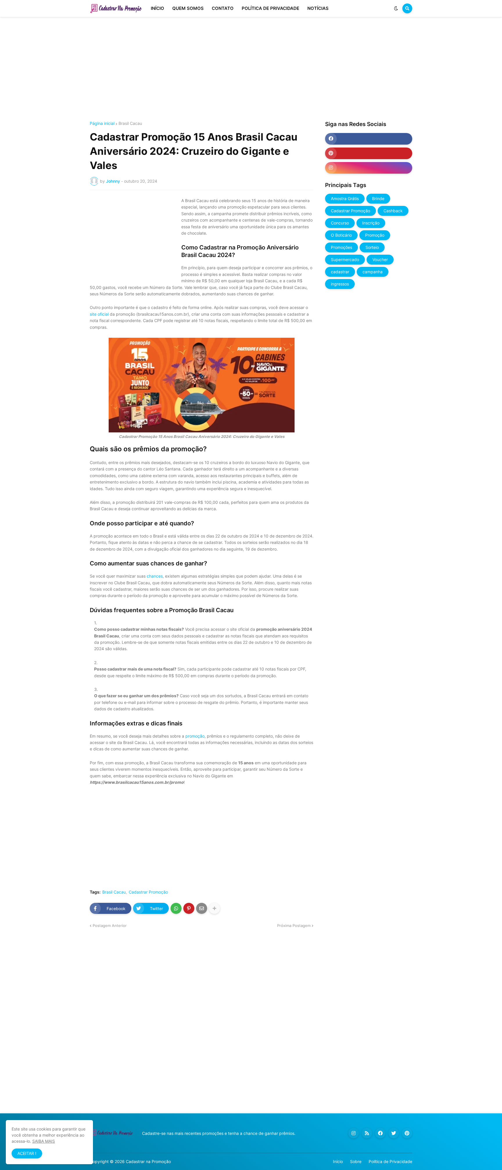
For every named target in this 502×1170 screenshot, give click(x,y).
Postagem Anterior (110, 925)
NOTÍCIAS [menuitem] (318, 8)
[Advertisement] (251, 69)
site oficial (99, 314)
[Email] (201, 908)
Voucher (380, 259)
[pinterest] (368, 153)
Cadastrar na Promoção (148, 1161)
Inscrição (370, 222)
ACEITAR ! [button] (26, 1153)
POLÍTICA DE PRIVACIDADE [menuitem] (270, 8)
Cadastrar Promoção (148, 892)
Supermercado (345, 259)
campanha (373, 271)
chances (155, 576)
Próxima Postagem (294, 925)
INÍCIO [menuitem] (157, 8)
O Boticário (341, 235)
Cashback (393, 210)
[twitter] (393, 1133)
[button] (396, 8)
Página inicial (102, 123)
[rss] (367, 1133)
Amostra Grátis (345, 198)
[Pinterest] (188, 908)
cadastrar (340, 271)
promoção (195, 736)
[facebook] (368, 139)
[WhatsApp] (176, 908)
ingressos (340, 283)
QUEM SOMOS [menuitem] (188, 8)
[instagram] (368, 168)
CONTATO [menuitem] (223, 8)
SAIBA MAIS (43, 1141)
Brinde (378, 198)
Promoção (374, 235)
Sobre (355, 1161)
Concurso (340, 222)
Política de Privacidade (390, 1161)
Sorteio (372, 247)
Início (338, 1161)
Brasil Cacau (130, 123)
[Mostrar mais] (214, 908)
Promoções (341, 247)
